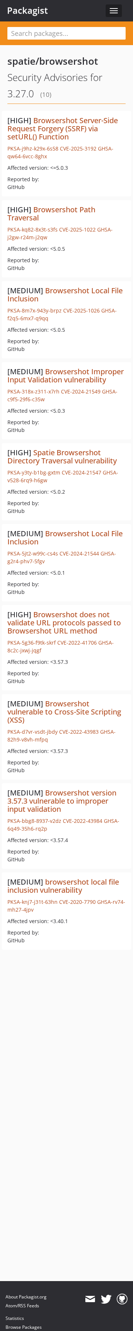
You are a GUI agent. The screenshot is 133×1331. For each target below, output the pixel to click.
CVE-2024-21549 (80, 391)
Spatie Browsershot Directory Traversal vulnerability (62, 456)
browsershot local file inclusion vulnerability (63, 886)
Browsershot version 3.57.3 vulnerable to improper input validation (61, 801)
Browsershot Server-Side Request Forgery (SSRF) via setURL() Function (62, 128)
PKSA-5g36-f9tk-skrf (31, 642)
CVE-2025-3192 (78, 148)
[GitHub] (122, 1299)
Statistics (15, 1318)
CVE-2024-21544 (79, 553)
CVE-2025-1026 (81, 310)
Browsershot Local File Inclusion (65, 295)
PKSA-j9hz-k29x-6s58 (32, 148)
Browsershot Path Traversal (51, 214)
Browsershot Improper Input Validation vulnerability (65, 375)
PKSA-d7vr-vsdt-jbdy (32, 731)
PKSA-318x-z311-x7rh (33, 391)
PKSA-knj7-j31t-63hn (32, 901)
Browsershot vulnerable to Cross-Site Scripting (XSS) (64, 712)
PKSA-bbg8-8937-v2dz (34, 820)
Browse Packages (24, 1327)
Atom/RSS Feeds (22, 1306)
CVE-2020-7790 (77, 901)
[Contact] (90, 1299)
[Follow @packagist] (106, 1299)
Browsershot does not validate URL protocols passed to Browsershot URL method (64, 622)
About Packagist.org (26, 1297)
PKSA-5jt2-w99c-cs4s (32, 553)
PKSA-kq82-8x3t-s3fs (32, 229)
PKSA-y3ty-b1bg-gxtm (33, 472)
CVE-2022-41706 (77, 642)
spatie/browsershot (52, 61)
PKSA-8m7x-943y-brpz (34, 310)
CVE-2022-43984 (82, 820)
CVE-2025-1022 (77, 229)
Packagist (27, 10)
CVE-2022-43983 (79, 731)
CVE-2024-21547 (81, 472)
